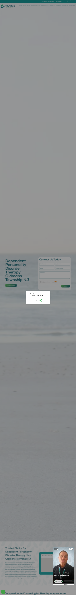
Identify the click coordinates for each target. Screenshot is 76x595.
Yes (40, 300)
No (36, 300)
